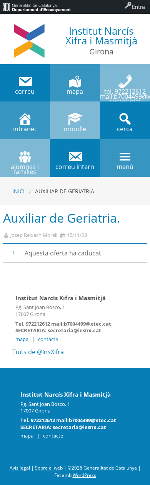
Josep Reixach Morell (33, 235)
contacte (48, 339)
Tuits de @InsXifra (38, 352)
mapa (21, 339)
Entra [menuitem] (138, 6)
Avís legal (20, 468)
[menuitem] (36, 7)
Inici (18, 191)
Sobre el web (49, 468)
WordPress (84, 475)
